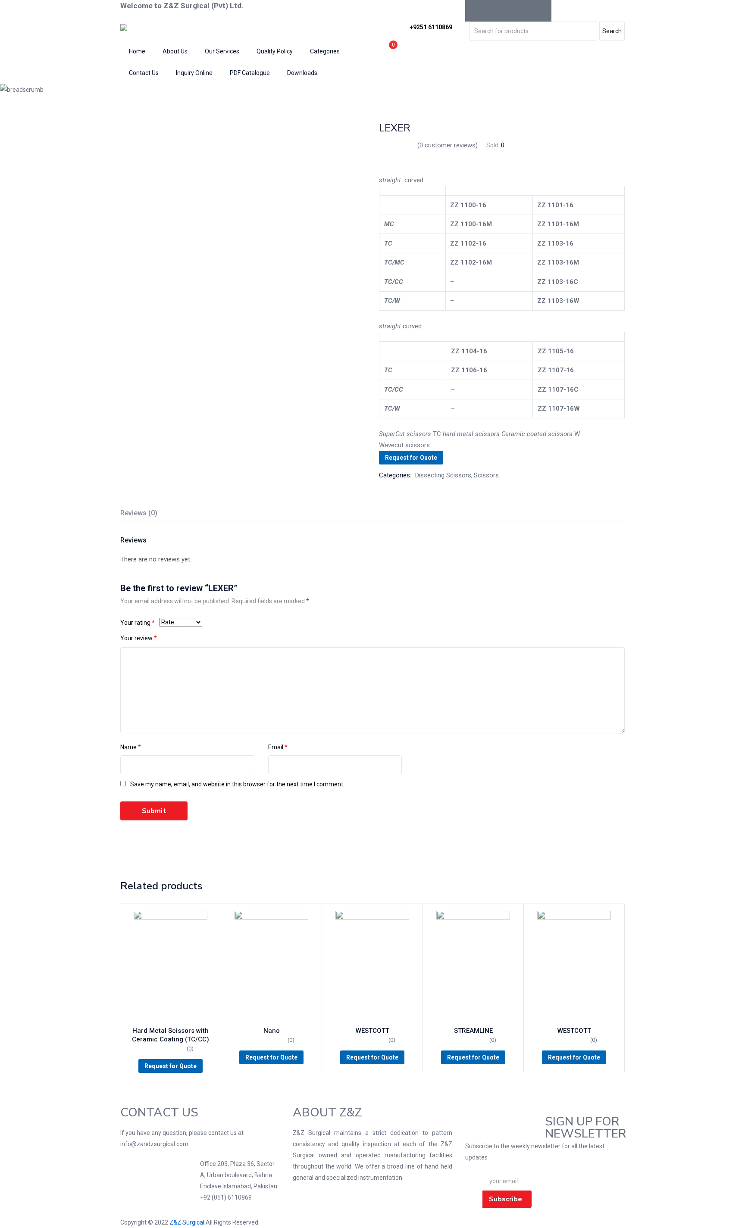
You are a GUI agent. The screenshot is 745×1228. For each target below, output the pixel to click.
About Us (175, 51)
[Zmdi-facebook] (476, 11)
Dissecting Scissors (253, 90)
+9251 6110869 (431, 27)
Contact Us (144, 72)
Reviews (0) (138, 513)
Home (137, 51)
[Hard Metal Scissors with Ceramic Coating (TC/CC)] (170, 966)
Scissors (205, 90)
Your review (138, 638)
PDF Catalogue (250, 72)
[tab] (149, 514)
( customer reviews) (447, 145)
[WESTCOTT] (372, 966)
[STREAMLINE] (473, 966)
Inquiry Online (194, 72)
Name (130, 747)
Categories (325, 51)
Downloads (302, 72)
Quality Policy (275, 51)
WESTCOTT (372, 1031)
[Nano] (271, 966)
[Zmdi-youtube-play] (519, 11)
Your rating (137, 622)
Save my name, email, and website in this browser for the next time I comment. (237, 784)
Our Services (222, 51)
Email (278, 747)
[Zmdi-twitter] (497, 11)
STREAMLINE (473, 1031)
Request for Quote (411, 457)
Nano (271, 1031)
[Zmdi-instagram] (540, 11)
